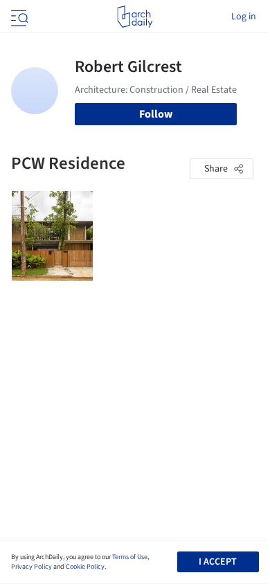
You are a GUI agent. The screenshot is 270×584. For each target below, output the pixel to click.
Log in (243, 16)
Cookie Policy (85, 567)
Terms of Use (129, 557)
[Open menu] (18, 16)
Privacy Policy (31, 567)
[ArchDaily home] (134, 17)
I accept (218, 562)
